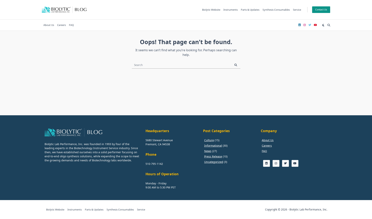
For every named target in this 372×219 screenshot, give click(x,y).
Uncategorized (213, 162)
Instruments (230, 9)
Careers (61, 25)
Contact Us (321, 9)
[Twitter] (309, 25)
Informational (213, 145)
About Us (48, 25)
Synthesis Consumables (276, 9)
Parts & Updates (250, 9)
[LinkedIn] (299, 25)
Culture (209, 140)
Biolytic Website (211, 9)
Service (297, 9)
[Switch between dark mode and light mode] (323, 25)
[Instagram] (304, 25)
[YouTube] (315, 25)
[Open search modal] (328, 25)
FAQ (71, 25)
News (207, 151)
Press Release (213, 156)
